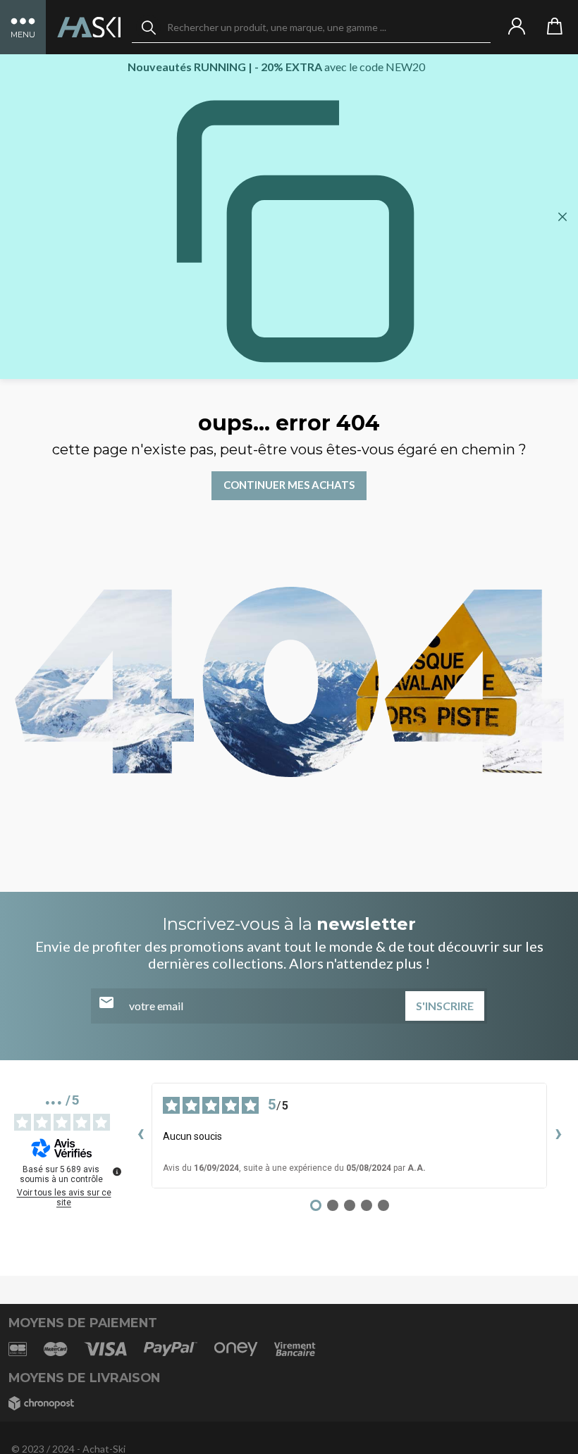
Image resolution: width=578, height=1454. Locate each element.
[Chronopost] (41, 1403)
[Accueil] (89, 27)
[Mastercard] (55, 1348)
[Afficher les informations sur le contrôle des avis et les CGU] (117, 1171)
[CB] (17, 1348)
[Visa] (105, 1348)
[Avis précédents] (140, 1135)
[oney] (236, 1348)
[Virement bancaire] (294, 1348)
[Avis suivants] (558, 1135)
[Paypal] (170, 1348)
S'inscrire (445, 1005)
